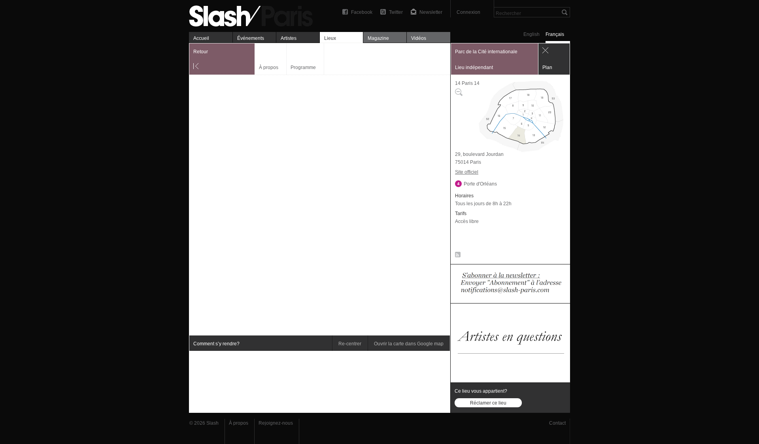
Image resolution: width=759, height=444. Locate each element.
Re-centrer (349, 344)
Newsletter (430, 12)
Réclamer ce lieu (488, 403)
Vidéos (418, 38)
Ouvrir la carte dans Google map (409, 344)
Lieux (330, 38)
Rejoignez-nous (276, 423)
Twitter (396, 12)
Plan (547, 67)
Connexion (468, 12)
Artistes (288, 38)
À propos (268, 67)
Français (555, 34)
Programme (303, 67)
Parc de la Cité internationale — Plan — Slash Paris (254, 15)
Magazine (378, 38)
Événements (250, 38)
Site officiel (466, 172)
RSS (456, 256)
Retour (200, 51)
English (531, 34)
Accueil (201, 38)
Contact (557, 423)
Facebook (361, 12)
